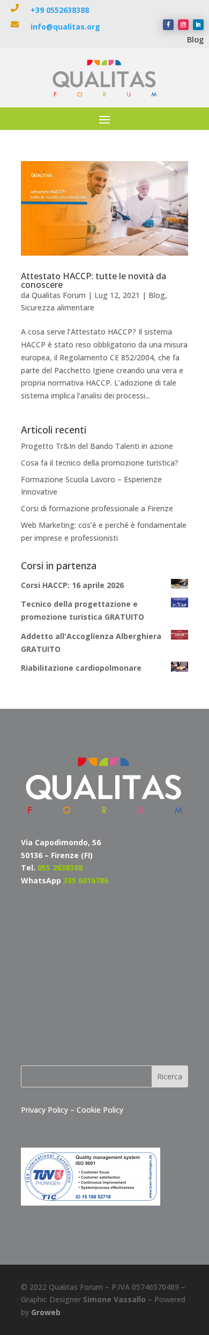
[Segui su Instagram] (183, 24)
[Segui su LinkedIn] (198, 24)
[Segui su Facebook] (168, 24)
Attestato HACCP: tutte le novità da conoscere (93, 280)
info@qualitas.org (65, 26)
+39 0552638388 (60, 10)
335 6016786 (85, 880)
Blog (195, 39)
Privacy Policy (45, 1110)
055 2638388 (60, 867)
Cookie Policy (100, 1110)
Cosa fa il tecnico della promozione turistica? (99, 463)
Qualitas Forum (59, 295)
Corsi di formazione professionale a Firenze (97, 508)
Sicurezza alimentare (57, 307)
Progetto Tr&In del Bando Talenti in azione (97, 446)
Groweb (46, 1312)
